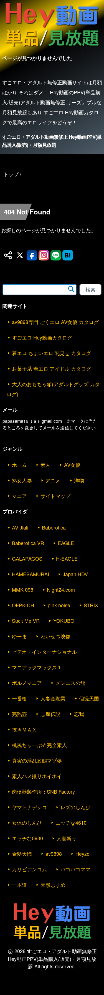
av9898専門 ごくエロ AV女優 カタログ (55, 321)
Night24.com (61, 589)
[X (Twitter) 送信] (20, 255)
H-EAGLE (67, 558)
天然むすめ (52, 884)
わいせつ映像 (55, 636)
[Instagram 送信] (44, 255)
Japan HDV (75, 574)
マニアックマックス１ (37, 667)
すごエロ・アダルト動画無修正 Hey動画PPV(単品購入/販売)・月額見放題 (52, 140)
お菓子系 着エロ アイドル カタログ (51, 368)
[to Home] (52, 47)
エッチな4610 (71, 822)
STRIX (91, 605)
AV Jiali (20, 527)
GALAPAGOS (27, 558)
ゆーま (19, 636)
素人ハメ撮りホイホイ (37, 775)
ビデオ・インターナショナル (44, 651)
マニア (19, 495)
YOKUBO (63, 620)
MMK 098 (22, 589)
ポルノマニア (27, 682)
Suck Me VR (26, 620)
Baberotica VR (28, 542)
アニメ (52, 480)
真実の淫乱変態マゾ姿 (37, 760)
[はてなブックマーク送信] (67, 255)
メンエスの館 (70, 682)
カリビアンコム (29, 869)
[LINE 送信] (55, 255)
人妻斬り (67, 838)
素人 (45, 464)
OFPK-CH (23, 605)
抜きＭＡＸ (24, 729)
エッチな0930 (27, 838)
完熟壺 (19, 713)
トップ (11, 174)
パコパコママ (75, 869)
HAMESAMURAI (30, 574)
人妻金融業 (52, 698)
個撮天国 (89, 698)
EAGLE (66, 542)
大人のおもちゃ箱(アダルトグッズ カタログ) (53, 389)
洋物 (79, 480)
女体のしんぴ (27, 822)
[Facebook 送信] (32, 255)
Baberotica (54, 527)
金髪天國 (22, 853)
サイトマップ (55, 495)
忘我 (79, 713)
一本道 (19, 884)
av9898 (53, 853)
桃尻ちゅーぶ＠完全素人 (39, 744)
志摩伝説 (50, 713)
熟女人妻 (22, 480)
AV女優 (72, 464)
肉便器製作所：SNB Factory (43, 791)
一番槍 (19, 698)
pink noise (59, 605)
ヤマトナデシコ (29, 807)
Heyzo (82, 853)
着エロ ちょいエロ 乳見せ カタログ (51, 352)
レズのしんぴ (75, 807)
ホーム (19, 464)
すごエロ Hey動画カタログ (42, 337)
